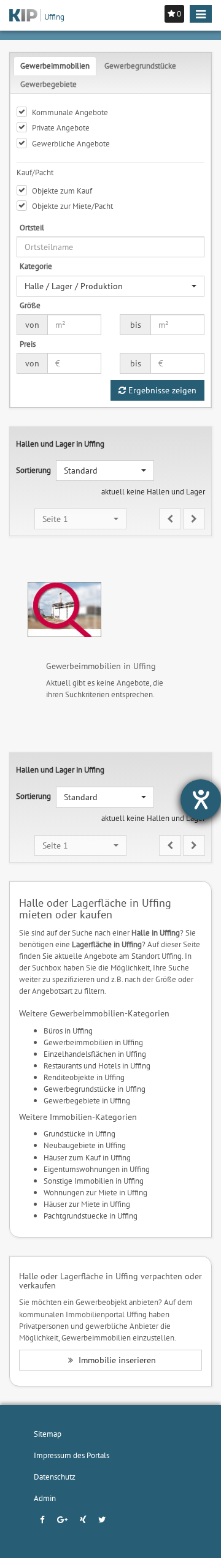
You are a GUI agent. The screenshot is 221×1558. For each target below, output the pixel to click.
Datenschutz (55, 1476)
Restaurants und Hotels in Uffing (97, 1065)
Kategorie (36, 265)
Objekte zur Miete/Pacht (72, 205)
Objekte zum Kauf (62, 190)
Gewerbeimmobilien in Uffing (93, 1042)
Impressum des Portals (71, 1455)
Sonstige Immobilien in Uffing (94, 1180)
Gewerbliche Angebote (71, 143)
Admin (45, 1497)
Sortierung (33, 469)
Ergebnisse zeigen (161, 390)
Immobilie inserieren (116, 1360)
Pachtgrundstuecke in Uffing (91, 1215)
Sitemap (47, 1433)
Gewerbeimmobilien (55, 65)
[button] (110, 286)
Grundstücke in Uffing (79, 1133)
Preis (28, 343)
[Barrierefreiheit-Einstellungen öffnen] (200, 799)
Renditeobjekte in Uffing (84, 1077)
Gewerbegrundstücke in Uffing (94, 1088)
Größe (30, 305)
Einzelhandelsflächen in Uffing (95, 1053)
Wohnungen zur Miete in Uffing (95, 1192)
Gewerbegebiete (48, 83)
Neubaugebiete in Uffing (85, 1145)
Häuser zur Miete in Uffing (87, 1203)
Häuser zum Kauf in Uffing (87, 1157)
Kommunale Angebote (70, 112)
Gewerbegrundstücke (140, 65)
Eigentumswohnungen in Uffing (97, 1168)
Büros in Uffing (68, 1030)
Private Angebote (61, 127)
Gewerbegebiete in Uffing (87, 1100)
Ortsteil (32, 227)
